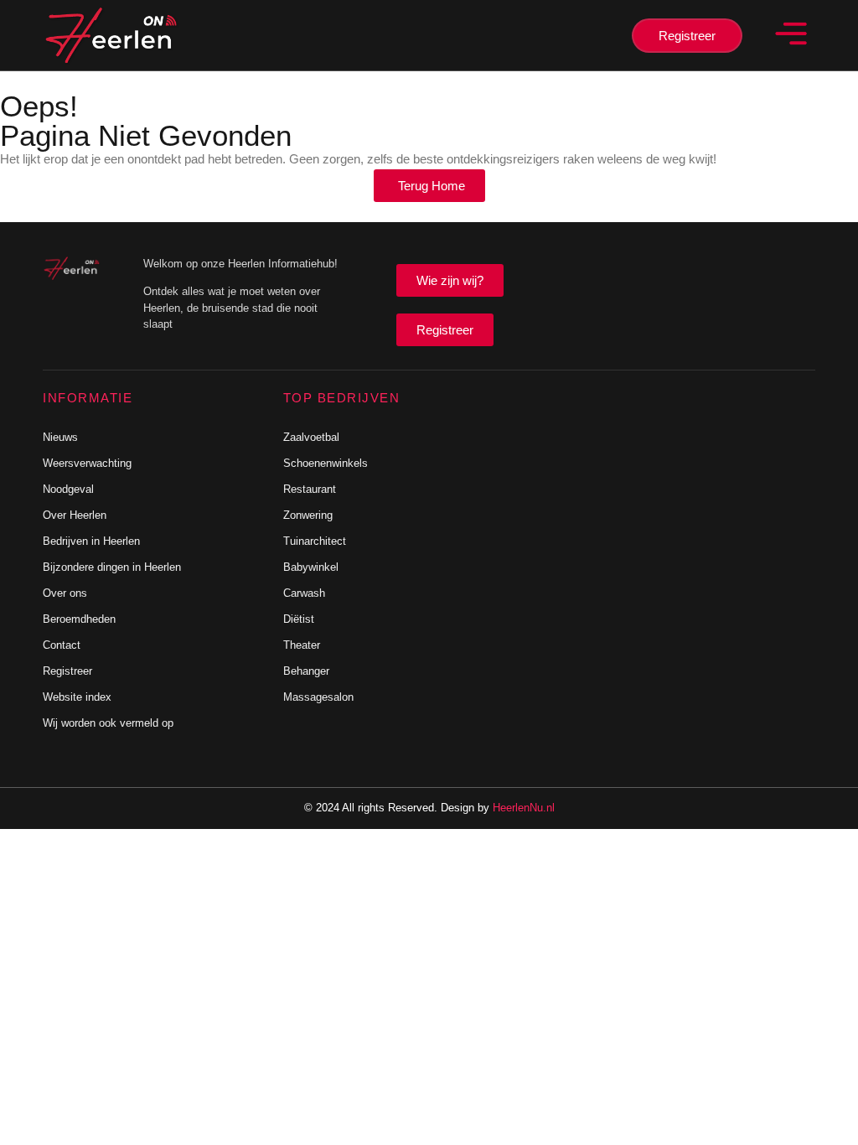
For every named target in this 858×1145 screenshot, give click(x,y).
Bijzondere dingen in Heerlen (112, 567)
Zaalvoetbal (311, 437)
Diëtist (298, 619)
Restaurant (309, 489)
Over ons (65, 593)
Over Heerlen (74, 515)
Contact (61, 645)
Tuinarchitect (314, 541)
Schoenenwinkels (325, 463)
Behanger (306, 671)
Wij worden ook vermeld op (108, 723)
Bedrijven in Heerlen (91, 541)
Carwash (304, 593)
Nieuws (60, 437)
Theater (301, 645)
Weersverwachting (87, 463)
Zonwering (308, 515)
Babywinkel (311, 567)
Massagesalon (318, 697)
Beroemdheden (79, 619)
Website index (77, 697)
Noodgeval (68, 489)
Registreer (67, 671)
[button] (791, 35)
